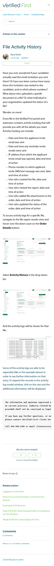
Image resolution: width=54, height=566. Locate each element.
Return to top (9, 474)
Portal (26, 15)
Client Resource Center (12, 15)
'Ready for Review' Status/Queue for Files (21, 520)
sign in (10, 544)
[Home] (17, 7)
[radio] (19, 455)
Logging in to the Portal (13, 492)
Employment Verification (14, 506)
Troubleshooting (37, 15)
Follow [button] (27, 63)
